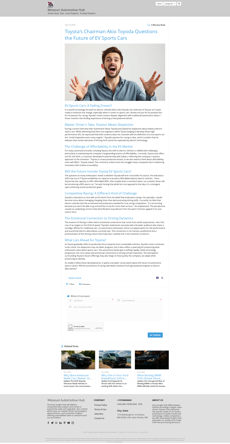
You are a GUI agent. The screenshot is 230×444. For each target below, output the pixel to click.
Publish (156, 335)
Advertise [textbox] (98, 414)
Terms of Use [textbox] (100, 409)
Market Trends (75, 278)
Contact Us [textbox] (99, 418)
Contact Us (122, 432)
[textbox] (71, 11)
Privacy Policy (143, 432)
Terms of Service (132, 432)
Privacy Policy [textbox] (100, 405)
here (121, 442)
